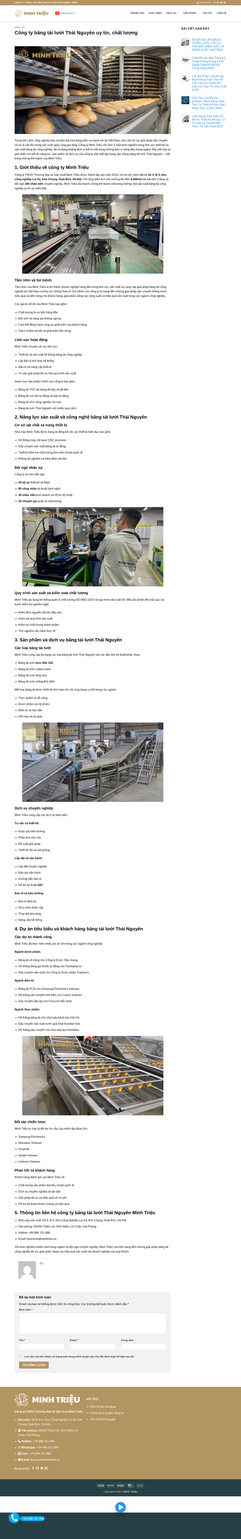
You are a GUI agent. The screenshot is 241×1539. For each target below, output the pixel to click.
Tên (22, 1340)
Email (74, 1340)
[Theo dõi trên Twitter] (221, 2)
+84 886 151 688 (33, 1518)
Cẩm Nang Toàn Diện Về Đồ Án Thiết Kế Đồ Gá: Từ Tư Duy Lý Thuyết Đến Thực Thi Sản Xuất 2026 (208, 121)
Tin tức (207, 13)
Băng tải (20, 27)
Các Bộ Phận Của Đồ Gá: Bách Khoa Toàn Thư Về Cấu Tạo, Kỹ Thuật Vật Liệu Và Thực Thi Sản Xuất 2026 (209, 83)
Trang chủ (137, 13)
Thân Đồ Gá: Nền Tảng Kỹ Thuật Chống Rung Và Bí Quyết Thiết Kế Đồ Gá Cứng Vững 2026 (208, 63)
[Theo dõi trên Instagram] (218, 2)
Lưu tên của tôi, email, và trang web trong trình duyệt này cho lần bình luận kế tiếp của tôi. (79, 1356)
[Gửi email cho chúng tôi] (225, 2)
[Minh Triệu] (32, 13)
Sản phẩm (189, 13)
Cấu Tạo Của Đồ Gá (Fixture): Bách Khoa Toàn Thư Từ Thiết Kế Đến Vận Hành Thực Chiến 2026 (208, 103)
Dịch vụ (171, 13)
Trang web (127, 1340)
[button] (204, 2)
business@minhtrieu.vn (45, 1459)
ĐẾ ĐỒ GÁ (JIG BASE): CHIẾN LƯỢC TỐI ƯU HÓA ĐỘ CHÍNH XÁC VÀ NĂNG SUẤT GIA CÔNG (208, 44)
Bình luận (25, 1309)
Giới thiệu (155, 13)
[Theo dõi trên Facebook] (214, 2)
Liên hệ (221, 13)
